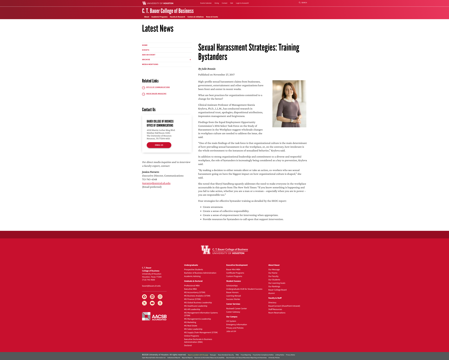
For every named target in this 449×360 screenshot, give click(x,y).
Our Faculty (273, 276)
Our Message (274, 269)
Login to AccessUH (242, 3)
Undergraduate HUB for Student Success (244, 289)
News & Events (212, 17)
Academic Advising (192, 276)
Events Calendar (206, 3)
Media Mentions (150, 64)
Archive (146, 59)
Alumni (271, 293)
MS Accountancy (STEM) (194, 292)
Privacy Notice (290, 355)
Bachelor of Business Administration (200, 272)
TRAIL (237, 355)
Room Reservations (276, 312)
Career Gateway (233, 311)
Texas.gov (213, 355)
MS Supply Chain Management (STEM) (201, 332)
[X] (144, 303)
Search (304, 3)
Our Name (272, 272)
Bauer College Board (277, 289)
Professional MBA (192, 285)
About (146, 17)
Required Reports (187, 358)
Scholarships (232, 285)
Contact (224, 3)
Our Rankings (274, 286)
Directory (272, 302)
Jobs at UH (231, 331)
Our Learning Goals (276, 283)
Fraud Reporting (246, 355)
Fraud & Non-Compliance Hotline (263, 355)
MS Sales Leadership (193, 329)
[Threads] (160, 303)
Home (145, 45)
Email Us (159, 145)
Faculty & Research (177, 17)
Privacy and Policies (235, 327)
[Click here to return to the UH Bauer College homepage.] (224, 249)
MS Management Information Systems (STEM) (201, 314)
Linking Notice (279, 355)
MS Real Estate (190, 325)
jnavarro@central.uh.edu (156, 183)
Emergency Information (236, 324)
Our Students (274, 279)
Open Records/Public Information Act (154, 358)
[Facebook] (144, 296)
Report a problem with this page (198, 355)
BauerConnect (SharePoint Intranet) (284, 306)
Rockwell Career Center (236, 308)
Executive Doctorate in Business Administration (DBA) (198, 341)
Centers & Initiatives (195, 17)
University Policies (274, 358)
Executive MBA (190, 289)
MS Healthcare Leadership (195, 306)
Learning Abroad (233, 295)
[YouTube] (152, 303)
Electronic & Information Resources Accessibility (209, 358)
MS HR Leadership (192, 309)
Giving (217, 3)
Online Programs (191, 335)
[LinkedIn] (152, 296)
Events (145, 50)
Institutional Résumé (173, 358)
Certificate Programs (235, 272)
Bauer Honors (232, 292)
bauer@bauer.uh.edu (151, 285)
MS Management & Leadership (197, 318)
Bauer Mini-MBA (233, 269)
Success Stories (233, 299)
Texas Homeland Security (226, 355)
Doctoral (188, 345)
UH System (231, 321)
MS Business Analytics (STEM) (197, 295)
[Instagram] (160, 296)
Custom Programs (234, 276)
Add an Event (148, 54)
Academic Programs (159, 17)
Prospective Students (193, 269)
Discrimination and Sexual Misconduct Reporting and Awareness (246, 358)
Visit (231, 3)
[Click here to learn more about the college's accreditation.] (154, 316)
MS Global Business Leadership (198, 302)
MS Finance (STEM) (192, 299)
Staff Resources (275, 309)
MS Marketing (190, 322)
